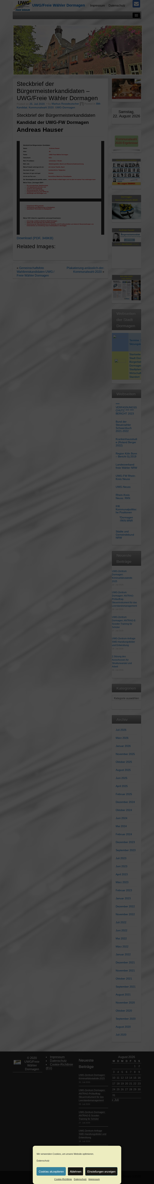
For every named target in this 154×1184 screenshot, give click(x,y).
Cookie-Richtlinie (63, 1179)
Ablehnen (75, 1171)
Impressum (94, 1179)
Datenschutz (43, 1160)
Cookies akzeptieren (51, 1171)
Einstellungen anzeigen (101, 1171)
